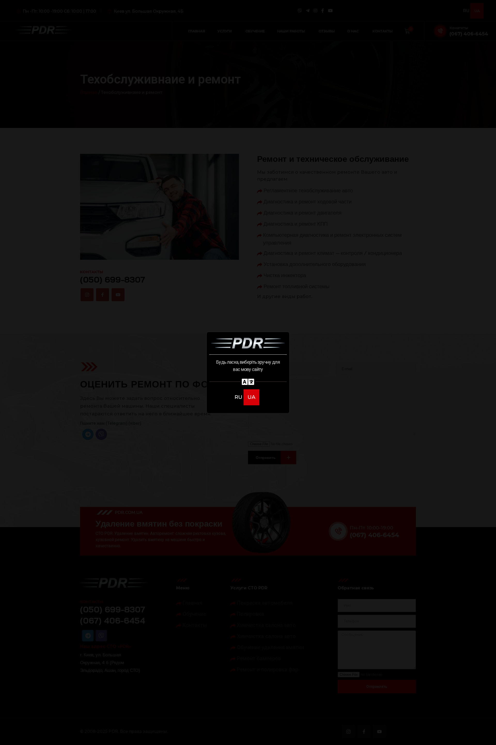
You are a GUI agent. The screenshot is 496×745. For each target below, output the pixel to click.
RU (239, 397)
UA (251, 397)
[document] (248, 372)
